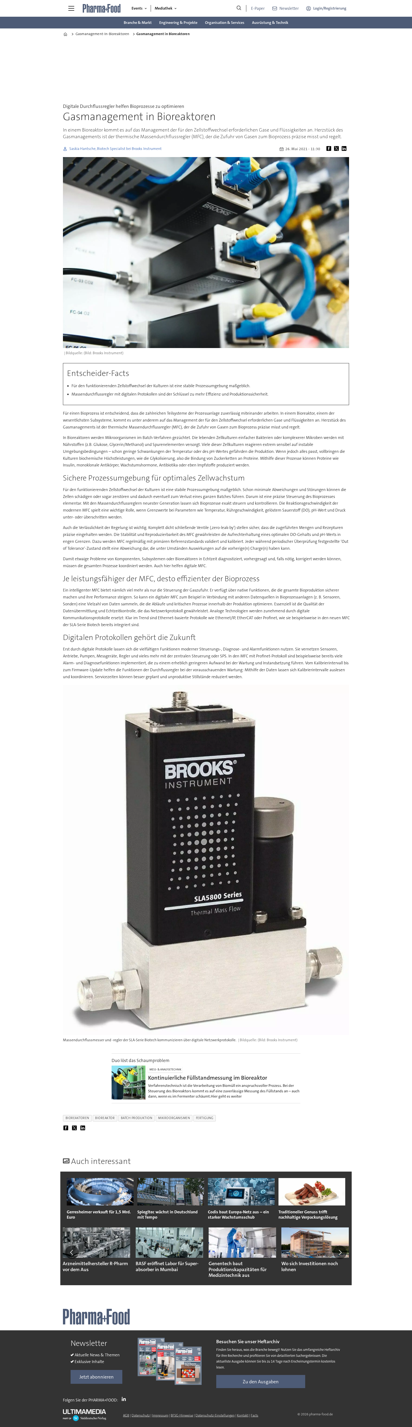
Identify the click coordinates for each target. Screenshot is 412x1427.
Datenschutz (141, 1415)
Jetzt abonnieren (96, 1377)
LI (125, 1399)
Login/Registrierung (329, 8)
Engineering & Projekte (178, 22)
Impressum (160, 1415)
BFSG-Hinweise (182, 1415)
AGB (126, 1415)
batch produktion (136, 1118)
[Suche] (239, 8)
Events (137, 8)
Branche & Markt (138, 22)
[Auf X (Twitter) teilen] (337, 149)
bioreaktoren (77, 1118)
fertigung (204, 1118)
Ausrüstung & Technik (270, 22)
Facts (254, 1415)
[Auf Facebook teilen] (329, 149)
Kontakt (242, 1415)
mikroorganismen (174, 1118)
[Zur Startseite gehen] (102, 8)
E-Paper (258, 8)
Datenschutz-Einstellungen (215, 1415)
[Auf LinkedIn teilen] (345, 149)
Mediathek (163, 8)
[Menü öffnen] (71, 8)
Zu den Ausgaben (261, 1382)
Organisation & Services (224, 22)
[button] (72, 1252)
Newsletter (289, 8)
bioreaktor (105, 1118)
